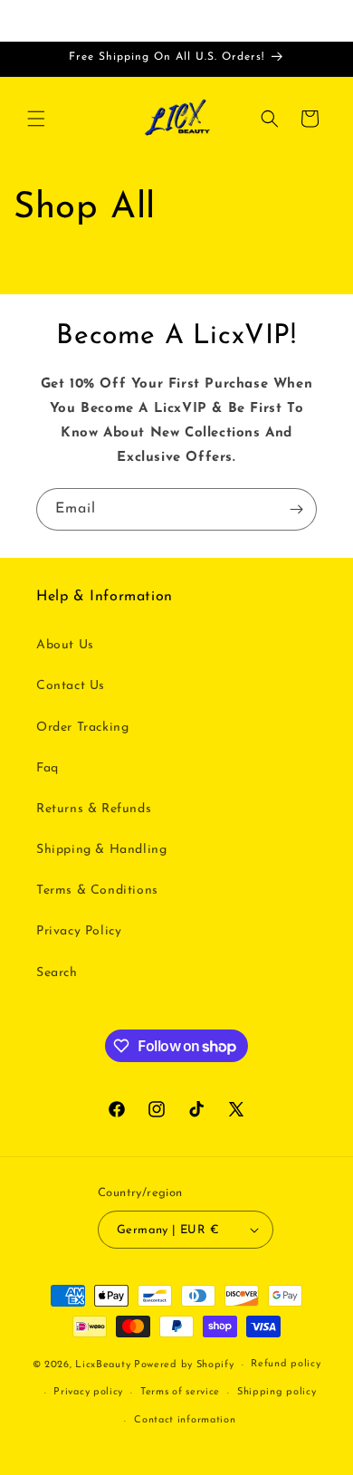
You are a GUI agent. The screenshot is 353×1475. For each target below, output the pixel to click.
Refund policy (285, 1364)
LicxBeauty (102, 1365)
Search (57, 973)
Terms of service (180, 1392)
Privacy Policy (78, 931)
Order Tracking (82, 727)
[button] (36, 119)
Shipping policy (277, 1392)
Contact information (184, 1420)
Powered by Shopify (184, 1365)
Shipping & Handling (101, 850)
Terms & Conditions (97, 890)
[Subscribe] (296, 509)
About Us (65, 645)
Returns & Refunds (93, 809)
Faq (47, 768)
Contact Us (70, 686)
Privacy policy (88, 1392)
